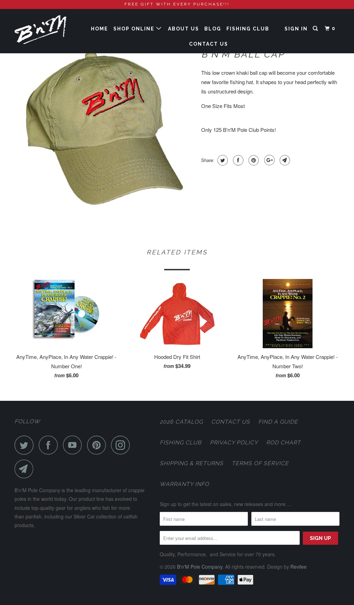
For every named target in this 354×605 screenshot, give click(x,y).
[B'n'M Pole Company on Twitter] (26, 444)
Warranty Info (184, 484)
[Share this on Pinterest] (253, 160)
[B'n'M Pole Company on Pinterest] (98, 444)
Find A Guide (278, 421)
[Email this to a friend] (284, 160)
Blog (212, 28)
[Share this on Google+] (268, 160)
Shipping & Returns (191, 463)
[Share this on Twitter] (222, 160)
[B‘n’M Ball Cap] (104, 128)
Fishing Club (247, 28)
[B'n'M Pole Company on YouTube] (74, 444)
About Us (183, 28)
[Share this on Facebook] (237, 160)
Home (99, 28)
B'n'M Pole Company (199, 566)
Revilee (298, 566)
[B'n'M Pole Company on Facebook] (50, 444)
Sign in (296, 28)
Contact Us (208, 44)
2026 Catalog (181, 421)
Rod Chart (283, 442)
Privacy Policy (234, 442)
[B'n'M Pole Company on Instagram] (122, 444)
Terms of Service (260, 463)
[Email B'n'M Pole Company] (26, 468)
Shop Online (134, 28)
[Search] (316, 28)
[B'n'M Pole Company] (42, 29)
